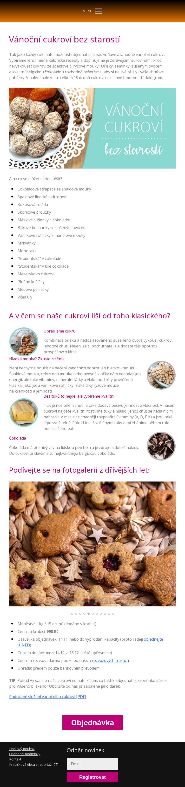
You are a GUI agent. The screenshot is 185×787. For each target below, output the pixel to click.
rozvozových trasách (110, 660)
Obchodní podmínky (24, 754)
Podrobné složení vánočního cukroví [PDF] (47, 696)
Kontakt (15, 759)
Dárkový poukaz (21, 748)
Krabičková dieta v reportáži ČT (33, 764)
